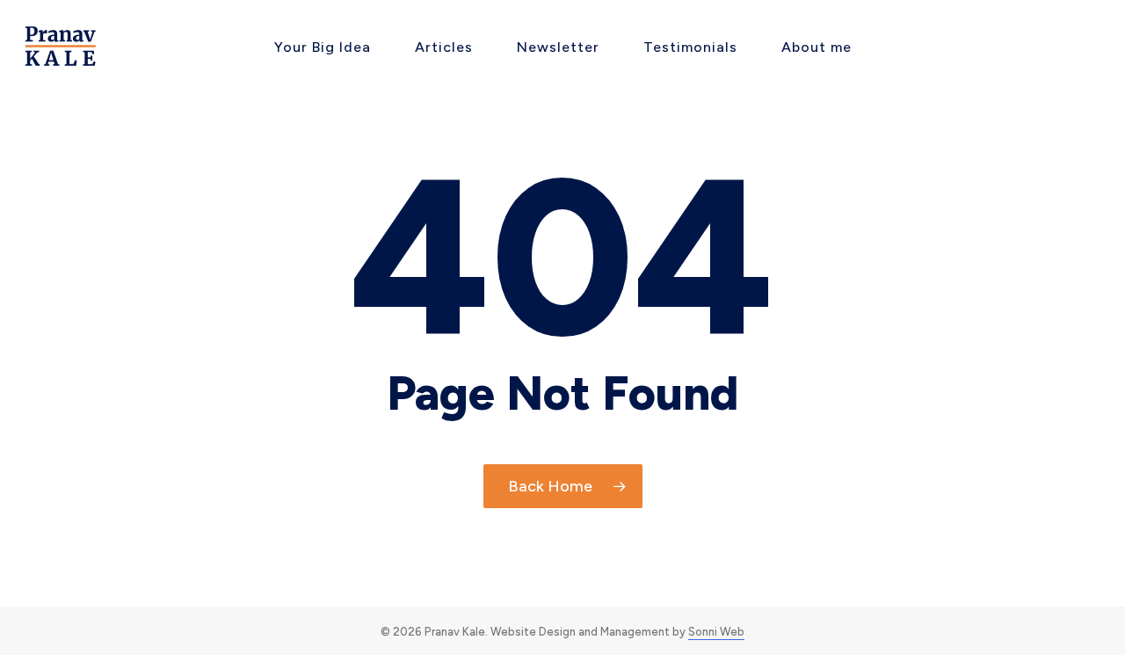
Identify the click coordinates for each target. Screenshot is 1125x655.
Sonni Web (716, 631)
